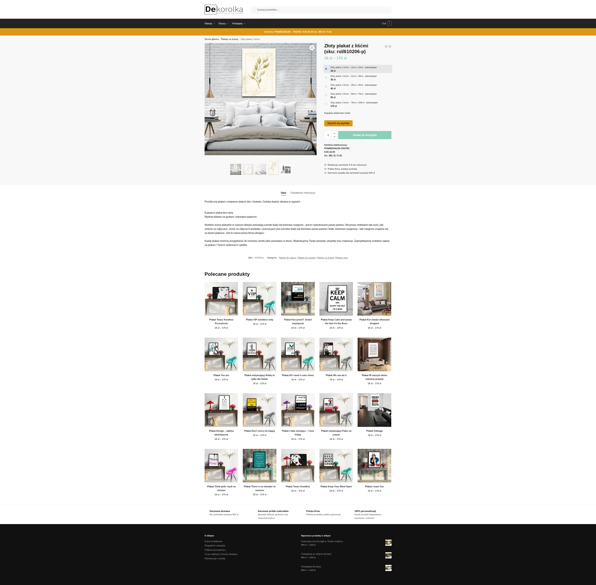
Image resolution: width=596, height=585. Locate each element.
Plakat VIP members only (259, 319)
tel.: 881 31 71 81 (323, 32)
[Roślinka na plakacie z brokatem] (389, 46)
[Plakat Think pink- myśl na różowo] (221, 465)
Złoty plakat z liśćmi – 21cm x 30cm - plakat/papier (353, 76)
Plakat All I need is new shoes (298, 375)
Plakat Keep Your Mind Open (336, 486)
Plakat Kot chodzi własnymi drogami (374, 321)
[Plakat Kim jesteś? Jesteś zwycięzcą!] (298, 299)
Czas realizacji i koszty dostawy (221, 554)
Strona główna (212, 39)
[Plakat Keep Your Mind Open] (336, 465)
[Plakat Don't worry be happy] (259, 410)
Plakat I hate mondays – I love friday (298, 433)
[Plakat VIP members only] (259, 299)
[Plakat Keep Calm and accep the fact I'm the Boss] (336, 299)
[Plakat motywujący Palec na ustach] (336, 410)
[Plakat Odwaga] (374, 410)
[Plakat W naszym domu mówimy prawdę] (374, 354)
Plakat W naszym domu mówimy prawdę (374, 377)
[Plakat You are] (221, 354)
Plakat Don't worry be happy (259, 431)
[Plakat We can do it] (336, 354)
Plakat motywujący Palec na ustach (336, 433)
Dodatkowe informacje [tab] (303, 192)
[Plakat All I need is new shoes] (298, 354)
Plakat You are (221, 375)
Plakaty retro (341, 257)
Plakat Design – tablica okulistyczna (221, 433)
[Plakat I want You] (374, 465)
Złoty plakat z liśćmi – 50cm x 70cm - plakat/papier (353, 94)
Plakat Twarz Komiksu (298, 486)
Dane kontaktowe (213, 541)
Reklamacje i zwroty (215, 558)
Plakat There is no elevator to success (259, 488)
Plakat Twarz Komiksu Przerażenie (221, 321)
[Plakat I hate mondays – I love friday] (298, 410)
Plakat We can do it (336, 375)
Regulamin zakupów (215, 545)
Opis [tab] (283, 192)
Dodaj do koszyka (365, 135)
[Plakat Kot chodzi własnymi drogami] (374, 299)
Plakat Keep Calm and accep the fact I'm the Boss (336, 321)
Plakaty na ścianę (229, 39)
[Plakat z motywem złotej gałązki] (386, 46)
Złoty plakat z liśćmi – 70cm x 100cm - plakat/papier (354, 102)
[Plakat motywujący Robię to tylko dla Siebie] (259, 354)
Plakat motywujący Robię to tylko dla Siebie (259, 377)
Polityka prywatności (215, 550)
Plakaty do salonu (287, 257)
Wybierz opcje (221, 334)
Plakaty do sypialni (306, 257)
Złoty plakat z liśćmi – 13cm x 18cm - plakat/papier (353, 67)
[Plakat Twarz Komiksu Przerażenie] (221, 299)
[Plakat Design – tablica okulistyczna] (221, 410)
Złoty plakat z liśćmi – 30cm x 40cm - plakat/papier (353, 85)
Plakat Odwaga (374, 431)
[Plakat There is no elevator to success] (259, 465)
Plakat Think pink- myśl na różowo (221, 488)
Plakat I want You (374, 486)
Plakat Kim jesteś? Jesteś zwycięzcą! (298, 321)
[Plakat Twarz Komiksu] (298, 465)
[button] (311, 47)
